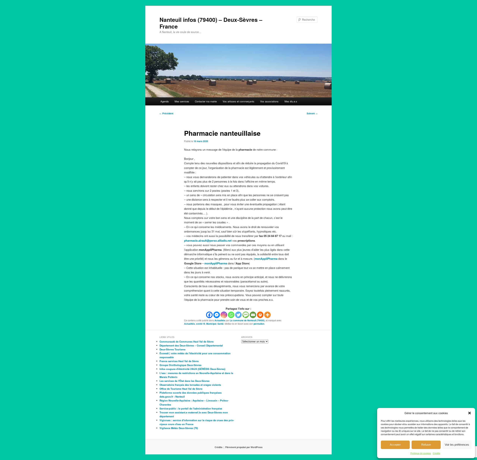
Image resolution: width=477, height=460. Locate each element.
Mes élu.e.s (291, 101)
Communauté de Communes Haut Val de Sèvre (186, 341)
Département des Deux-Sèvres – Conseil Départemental (191, 345)
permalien (259, 323)
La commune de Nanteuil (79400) (247, 320)
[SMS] (245, 315)
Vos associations (269, 101)
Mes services (182, 101)
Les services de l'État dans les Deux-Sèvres (184, 381)
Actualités (219, 320)
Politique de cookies (420, 453)
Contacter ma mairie (206, 101)
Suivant (312, 113)
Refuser (426, 444)
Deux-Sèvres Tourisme (172, 349)
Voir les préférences (457, 444)
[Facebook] (209, 315)
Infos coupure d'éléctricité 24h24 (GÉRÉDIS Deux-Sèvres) (192, 369)
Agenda (164, 101)
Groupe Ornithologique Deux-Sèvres (180, 365)
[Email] (253, 315)
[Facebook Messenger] (216, 315)
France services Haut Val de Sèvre (179, 361)
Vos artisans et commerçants (238, 101)
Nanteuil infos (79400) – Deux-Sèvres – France (210, 22)
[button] (469, 413)
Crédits (436, 453)
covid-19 (200, 323)
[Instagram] (224, 315)
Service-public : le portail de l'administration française (190, 408)
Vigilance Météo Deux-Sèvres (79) (178, 428)
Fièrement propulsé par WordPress (244, 447)
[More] (267, 315)
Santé (220, 323)
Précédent (166, 113)
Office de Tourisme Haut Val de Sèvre (180, 388)
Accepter (395, 444)
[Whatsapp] (231, 315)
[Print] (260, 315)
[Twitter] (238, 315)
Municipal (211, 323)
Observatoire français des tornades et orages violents (190, 385)
